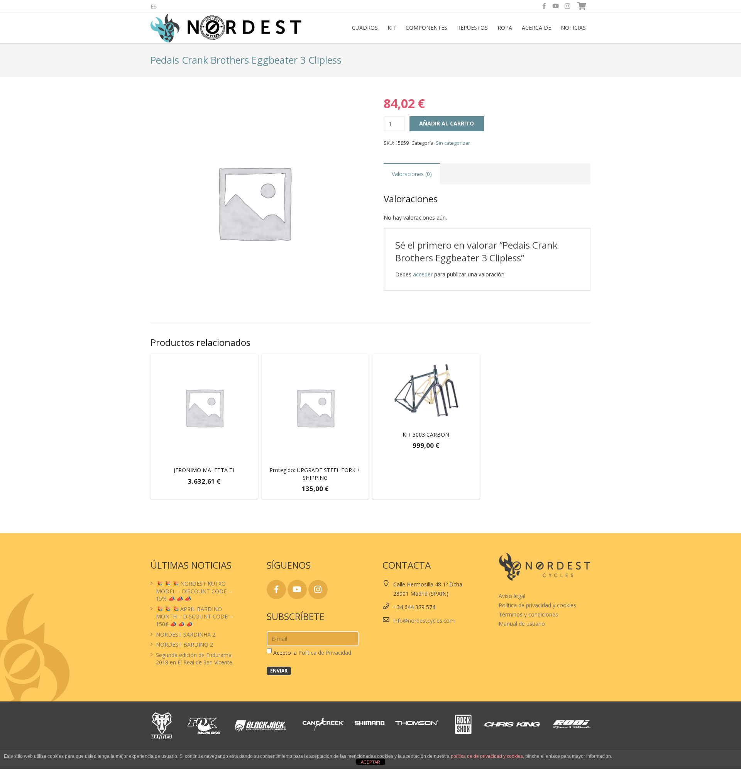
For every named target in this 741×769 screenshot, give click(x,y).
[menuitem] (154, 6)
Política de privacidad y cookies (537, 605)
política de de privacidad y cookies (487, 756)
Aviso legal (512, 596)
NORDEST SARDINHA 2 (185, 634)
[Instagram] (567, 6)
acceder (423, 274)
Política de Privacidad (324, 652)
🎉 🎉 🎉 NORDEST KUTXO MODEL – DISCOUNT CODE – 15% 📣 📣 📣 (193, 591)
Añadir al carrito (446, 123)
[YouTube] (556, 6)
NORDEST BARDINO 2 (184, 644)
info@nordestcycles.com (424, 620)
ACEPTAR (370, 762)
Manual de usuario (522, 623)
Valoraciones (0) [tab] (412, 174)
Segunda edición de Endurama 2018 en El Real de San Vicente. (194, 658)
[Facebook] (544, 6)
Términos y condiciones (528, 614)
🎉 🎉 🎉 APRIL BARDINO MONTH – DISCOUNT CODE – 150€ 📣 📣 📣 (194, 616)
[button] (204, 491)
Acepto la (312, 652)
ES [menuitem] (154, 6)
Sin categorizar (453, 143)
